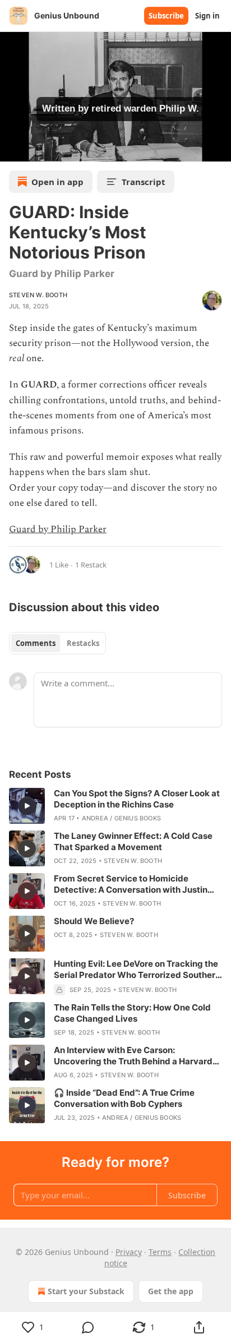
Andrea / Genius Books (121, 818)
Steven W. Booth (38, 295)
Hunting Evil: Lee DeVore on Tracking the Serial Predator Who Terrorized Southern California (137, 969)
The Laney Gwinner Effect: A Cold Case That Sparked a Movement (133, 841)
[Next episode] (37, 149)
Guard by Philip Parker (58, 529)
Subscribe (166, 16)
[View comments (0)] (88, 1327)
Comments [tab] (36, 643)
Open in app (57, 181)
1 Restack (91, 565)
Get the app (170, 1291)
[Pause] (12, 149)
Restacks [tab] (83, 643)
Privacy (129, 1252)
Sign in (207, 16)
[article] (115, 806)
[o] (27, 806)
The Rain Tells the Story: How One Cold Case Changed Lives (132, 1013)
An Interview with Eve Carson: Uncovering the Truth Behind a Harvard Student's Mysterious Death (133, 1056)
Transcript (143, 181)
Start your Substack (86, 1291)
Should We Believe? (94, 921)
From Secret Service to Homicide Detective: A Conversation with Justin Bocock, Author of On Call (130, 884)
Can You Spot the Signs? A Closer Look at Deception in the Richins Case (137, 799)
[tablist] (57, 643)
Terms (160, 1252)
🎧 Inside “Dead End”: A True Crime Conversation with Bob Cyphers (124, 1098)
